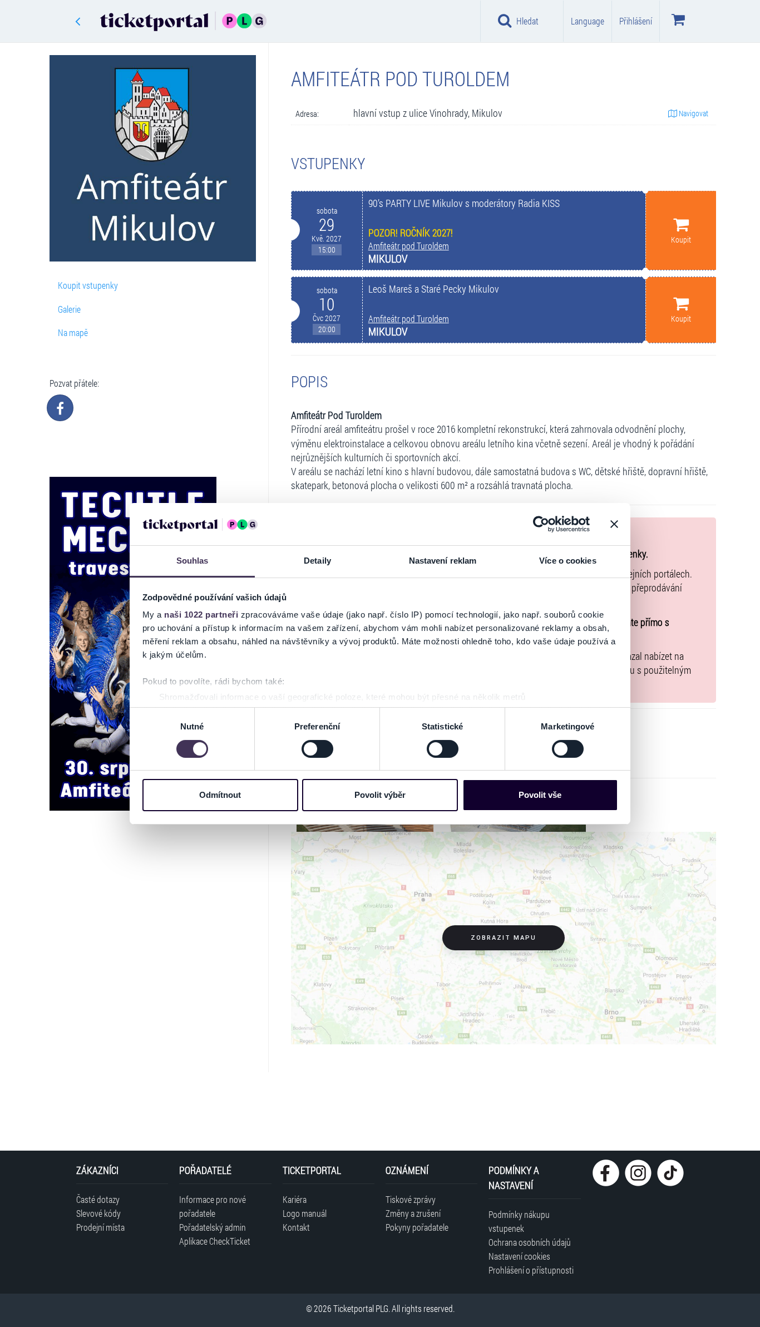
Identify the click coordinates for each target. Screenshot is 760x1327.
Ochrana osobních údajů (529, 1242)
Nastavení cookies (519, 1256)
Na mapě (73, 332)
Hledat (527, 21)
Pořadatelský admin (212, 1227)
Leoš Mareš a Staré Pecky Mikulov (433, 289)
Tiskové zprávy (411, 1199)
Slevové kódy (98, 1213)
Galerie (69, 309)
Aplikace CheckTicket (214, 1241)
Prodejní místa (100, 1227)
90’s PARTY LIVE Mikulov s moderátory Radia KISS (464, 203)
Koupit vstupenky (88, 285)
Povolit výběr (380, 795)
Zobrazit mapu (503, 937)
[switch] (317, 749)
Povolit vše (540, 795)
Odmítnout (220, 795)
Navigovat (692, 113)
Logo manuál (305, 1213)
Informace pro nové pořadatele (212, 1206)
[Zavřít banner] (614, 524)
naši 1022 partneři (201, 614)
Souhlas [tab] (192, 560)
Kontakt (296, 1227)
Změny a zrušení (413, 1213)
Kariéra (295, 1199)
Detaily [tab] (317, 560)
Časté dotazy (98, 1199)
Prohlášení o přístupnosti (531, 1270)
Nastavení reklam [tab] (443, 560)
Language (587, 21)
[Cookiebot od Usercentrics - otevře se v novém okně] (541, 524)
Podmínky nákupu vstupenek (519, 1221)
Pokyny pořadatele (417, 1227)
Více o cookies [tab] (567, 560)
